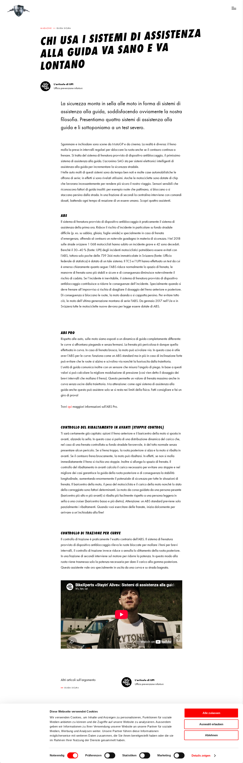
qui (70, 406)
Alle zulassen (211, 713)
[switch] (109, 755)
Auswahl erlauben (211, 724)
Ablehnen (211, 735)
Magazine (46, 28)
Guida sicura (64, 28)
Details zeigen (201, 755)
